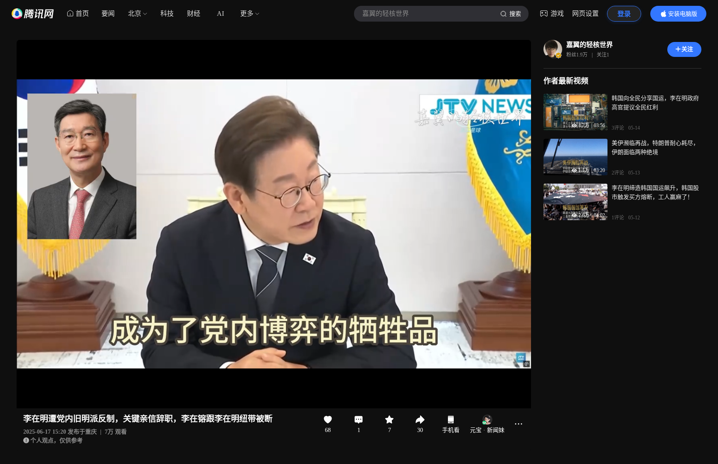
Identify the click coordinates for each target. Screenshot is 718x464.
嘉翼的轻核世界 (589, 44)
